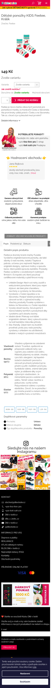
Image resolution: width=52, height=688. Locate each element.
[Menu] (46, 3)
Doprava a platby (9, 537)
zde (34, 667)
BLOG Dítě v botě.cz (10, 548)
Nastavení (25, 673)
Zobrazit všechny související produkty (26, 236)
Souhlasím (25, 682)
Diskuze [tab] (27, 244)
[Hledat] (33, 3)
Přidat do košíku (28, 100)
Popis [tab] (6, 244)
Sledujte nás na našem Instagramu (26, 450)
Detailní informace (9, 120)
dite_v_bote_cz (12, 519)
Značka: (8, 23)
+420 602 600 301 (13, 506)
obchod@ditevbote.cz (15, 502)
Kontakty (5, 555)
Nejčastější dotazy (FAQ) (12, 552)
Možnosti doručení (40, 92)
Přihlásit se (9, 647)
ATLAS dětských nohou (12, 545)
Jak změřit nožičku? (10, 89)
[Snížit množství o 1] (10, 101)
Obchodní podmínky (10, 559)
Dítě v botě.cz (11, 514)
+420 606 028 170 (13, 510)
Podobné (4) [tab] (16, 244)
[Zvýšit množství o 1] (10, 98)
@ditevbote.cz (11, 527)
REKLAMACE (7, 541)
